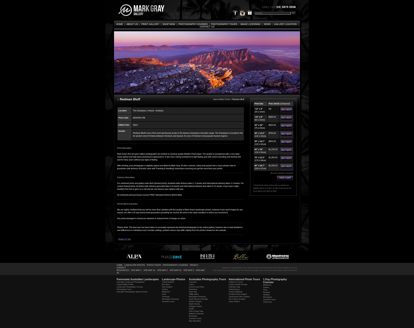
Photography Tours (124, 289)
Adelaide (266, 295)
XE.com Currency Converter (282, 173)
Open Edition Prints (222, 99)
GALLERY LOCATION (285, 24)
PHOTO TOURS (154, 265)
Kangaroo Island (195, 306)
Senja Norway (234, 289)
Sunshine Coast (168, 301)
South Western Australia (198, 299)
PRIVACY (194, 265)
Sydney (165, 289)
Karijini (191, 309)
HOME (119, 24)
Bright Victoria (194, 304)
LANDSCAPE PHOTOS (134, 265)
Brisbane (266, 292)
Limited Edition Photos (125, 284)
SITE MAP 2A (175, 270)
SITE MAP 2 (162, 270)
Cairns (191, 284)
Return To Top (125, 239)
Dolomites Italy (234, 287)
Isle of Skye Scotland (237, 299)
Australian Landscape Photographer (131, 282)
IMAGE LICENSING (250, 24)
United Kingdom (168, 282)
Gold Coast (267, 302)
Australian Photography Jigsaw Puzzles (132, 292)
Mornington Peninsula (170, 299)
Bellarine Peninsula (196, 314)
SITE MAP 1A (149, 270)
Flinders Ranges (195, 301)
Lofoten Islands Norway (238, 284)
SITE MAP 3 (188, 270)
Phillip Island (193, 294)
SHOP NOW (169, 24)
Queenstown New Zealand (239, 297)
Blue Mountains (195, 321)
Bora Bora (166, 284)
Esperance (193, 289)
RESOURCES (123, 270)
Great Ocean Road (196, 287)
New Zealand (167, 287)
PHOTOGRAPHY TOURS (224, 24)
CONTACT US (207, 26)
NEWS (267, 24)
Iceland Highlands (236, 292)
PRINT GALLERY (150, 24)
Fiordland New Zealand (238, 294)
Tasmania (165, 297)
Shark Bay (193, 292)
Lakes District (234, 301)
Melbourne (166, 292)
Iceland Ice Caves (236, 282)
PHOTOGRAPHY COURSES (193, 24)
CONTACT (121, 268)
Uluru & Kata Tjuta (196, 311)
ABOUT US (132, 24)
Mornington (267, 297)
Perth (164, 294)
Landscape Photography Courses (130, 287)
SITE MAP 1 (136, 270)
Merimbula (193, 316)
